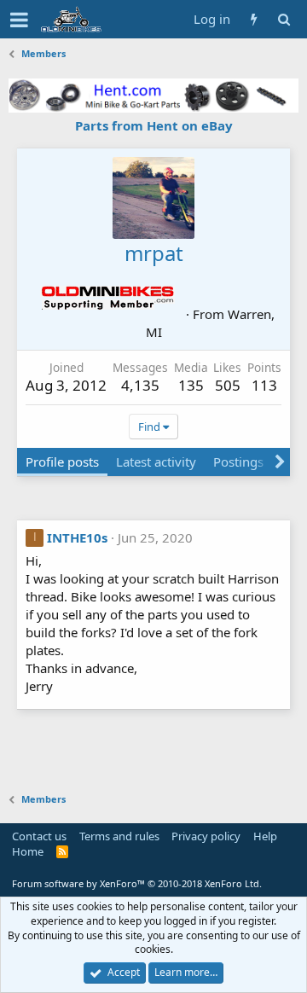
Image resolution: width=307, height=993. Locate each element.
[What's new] (254, 19)
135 (191, 385)
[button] (19, 20)
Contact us (39, 836)
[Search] (283, 19)
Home (27, 851)
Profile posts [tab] (62, 461)
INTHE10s (77, 537)
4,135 (140, 385)
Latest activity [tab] (156, 461)
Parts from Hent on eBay (154, 125)
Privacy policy (205, 836)
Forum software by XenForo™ (137, 883)
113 (264, 385)
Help (265, 836)
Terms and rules (119, 836)
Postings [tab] (238, 461)
